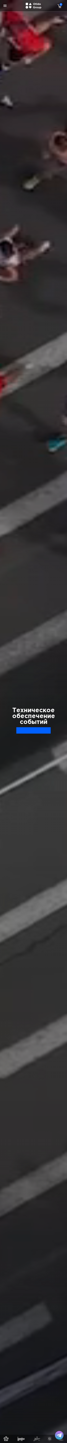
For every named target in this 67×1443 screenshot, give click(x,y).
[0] (59, 6)
